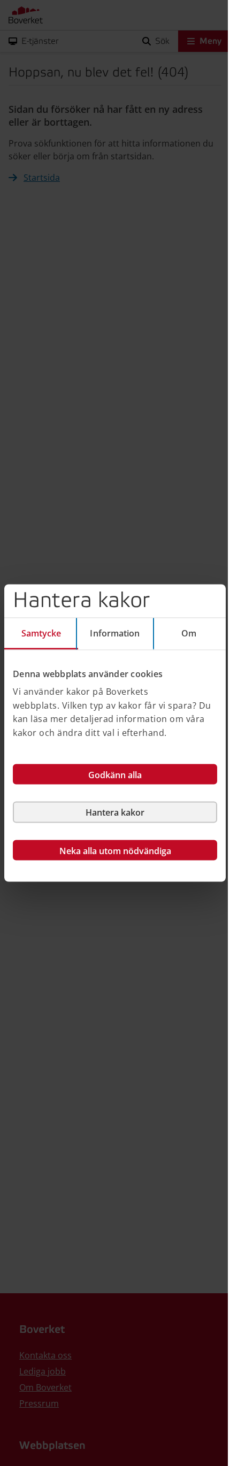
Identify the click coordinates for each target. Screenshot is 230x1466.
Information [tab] (115, 633)
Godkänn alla (115, 775)
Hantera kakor (115, 812)
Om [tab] (188, 633)
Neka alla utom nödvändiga (115, 851)
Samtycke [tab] (41, 633)
